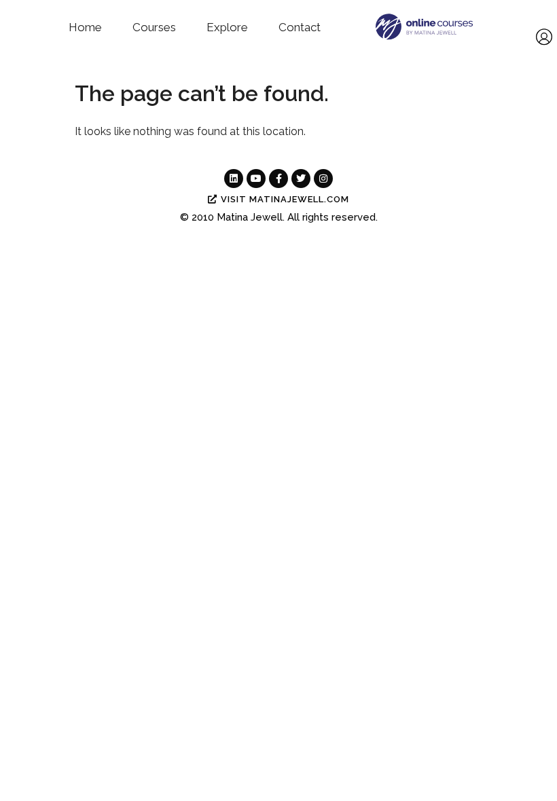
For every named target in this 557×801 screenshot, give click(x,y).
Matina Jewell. (251, 217)
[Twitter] (300, 178)
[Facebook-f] (278, 178)
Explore (227, 27)
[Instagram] (323, 178)
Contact (299, 27)
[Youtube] (256, 178)
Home (85, 27)
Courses (154, 27)
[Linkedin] (233, 178)
